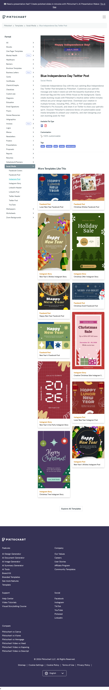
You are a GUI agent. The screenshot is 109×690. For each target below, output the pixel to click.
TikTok (57, 606)
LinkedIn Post (14, 192)
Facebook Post (14, 175)
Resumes (9, 158)
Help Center (7, 598)
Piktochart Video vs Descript (15, 651)
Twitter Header (14, 196)
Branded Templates (11, 577)
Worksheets (10, 213)
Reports (9, 153)
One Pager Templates (14, 51)
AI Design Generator (11, 553)
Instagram (59, 602)
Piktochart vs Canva (11, 631)
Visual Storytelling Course (14, 606)
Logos (8, 128)
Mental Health (11, 55)
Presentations (11, 145)
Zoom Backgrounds (13, 217)
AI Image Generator (11, 561)
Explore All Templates (71, 508)
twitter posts (71, 146)
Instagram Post (14, 179)
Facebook (59, 598)
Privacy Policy (83, 665)
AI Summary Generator (13, 565)
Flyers (8, 111)
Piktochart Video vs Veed (14, 643)
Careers (58, 557)
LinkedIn (58, 617)
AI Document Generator (13, 557)
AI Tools (6, 569)
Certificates (10, 81)
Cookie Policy (53, 665)
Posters (9, 141)
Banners (9, 64)
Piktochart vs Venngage (13, 639)
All (7, 43)
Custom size (10, 94)
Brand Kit (6, 573)
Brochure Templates (14, 68)
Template (6, 584)
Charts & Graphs (12, 85)
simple (62, 146)
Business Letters (12, 72)
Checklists (10, 89)
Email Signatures (12, 107)
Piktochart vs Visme (11, 635)
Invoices (9, 124)
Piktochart (8, 26)
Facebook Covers (15, 171)
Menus (8, 132)
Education (10, 102)
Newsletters (10, 136)
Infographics (11, 119)
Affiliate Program (62, 565)
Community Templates (64, 569)
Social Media (31, 26)
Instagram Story (15, 183)
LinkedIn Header (15, 188)
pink (55, 146)
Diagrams (10, 98)
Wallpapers (10, 209)
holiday (49, 146)
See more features (10, 581)
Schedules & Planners (14, 162)
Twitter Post (13, 200)
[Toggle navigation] (104, 17)
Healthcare (10, 60)
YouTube (12, 205)
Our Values (59, 553)
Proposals (10, 149)
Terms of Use (68, 665)
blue (42, 146)
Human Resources (13, 115)
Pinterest (58, 614)
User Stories (60, 561)
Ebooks (9, 47)
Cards (8, 77)
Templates (19, 26)
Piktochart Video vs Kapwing (15, 647)
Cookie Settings (36, 665)
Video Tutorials (9, 602)
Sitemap (22, 665)
